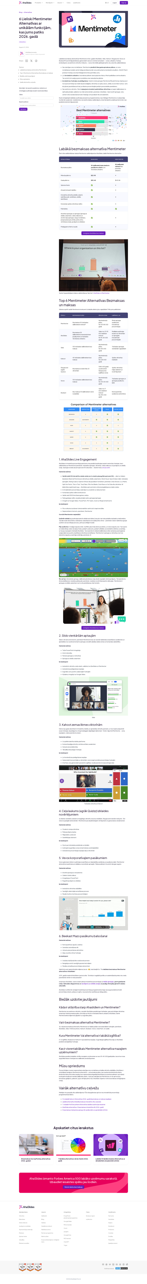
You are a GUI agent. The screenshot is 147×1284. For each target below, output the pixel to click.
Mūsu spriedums (25, 79)
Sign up (123, 3)
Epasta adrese (23, 102)
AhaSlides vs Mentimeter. (101, 293)
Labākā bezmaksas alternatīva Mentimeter (33, 70)
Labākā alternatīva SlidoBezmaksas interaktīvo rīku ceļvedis (81, 1102)
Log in (115, 3)
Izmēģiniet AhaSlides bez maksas (93, 233)
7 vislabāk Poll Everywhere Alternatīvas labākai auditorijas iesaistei (83, 1104)
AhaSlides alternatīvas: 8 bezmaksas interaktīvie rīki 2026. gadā (83, 1107)
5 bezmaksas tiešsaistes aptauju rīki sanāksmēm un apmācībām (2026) (84, 1110)
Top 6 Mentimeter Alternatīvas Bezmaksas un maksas (36, 73)
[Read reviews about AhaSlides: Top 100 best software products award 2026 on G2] (30, 1267)
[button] (39, 2)
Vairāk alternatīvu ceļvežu (28, 82)
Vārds (21, 94)
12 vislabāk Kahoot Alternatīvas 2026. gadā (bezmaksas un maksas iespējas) (86, 1099)
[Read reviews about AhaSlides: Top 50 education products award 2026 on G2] (38, 1267)
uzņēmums (76, 3)
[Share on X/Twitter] (31, 61)
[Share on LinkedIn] (26, 61)
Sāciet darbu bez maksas (74, 1187)
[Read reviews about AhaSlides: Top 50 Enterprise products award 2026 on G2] (22, 1267)
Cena (68, 3)
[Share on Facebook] (36, 61)
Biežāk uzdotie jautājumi (27, 76)
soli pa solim (106, 467)
